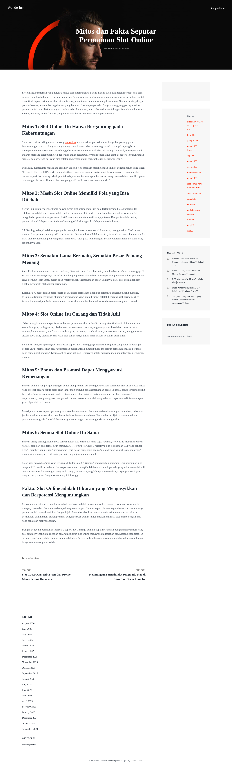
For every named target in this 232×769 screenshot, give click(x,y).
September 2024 (30, 729)
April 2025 (27, 701)
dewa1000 (192, 161)
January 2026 (28, 651)
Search (201, 92)
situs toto (191, 199)
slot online (70, 142)
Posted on (116, 48)
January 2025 (28, 712)
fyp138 (190, 155)
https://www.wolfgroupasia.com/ (195, 125)
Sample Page (217, 8)
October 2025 (28, 667)
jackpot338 (192, 140)
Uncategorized (32, 558)
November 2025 (30, 662)
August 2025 (28, 679)
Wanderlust (16, 7)
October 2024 (28, 723)
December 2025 (29, 656)
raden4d (191, 219)
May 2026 (27, 634)
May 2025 (27, 695)
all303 (190, 230)
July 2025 (27, 684)
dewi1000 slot (194, 172)
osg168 (190, 225)
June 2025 (27, 690)
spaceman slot (194, 193)
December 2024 (29, 717)
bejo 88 (191, 135)
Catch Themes (137, 760)
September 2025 (30, 673)
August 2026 (28, 623)
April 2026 (27, 640)
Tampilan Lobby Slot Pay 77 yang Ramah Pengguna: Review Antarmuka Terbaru (186, 299)
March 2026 (28, 645)
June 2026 (27, 629)
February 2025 (29, 706)
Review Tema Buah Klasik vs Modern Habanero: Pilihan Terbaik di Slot (188, 262)
